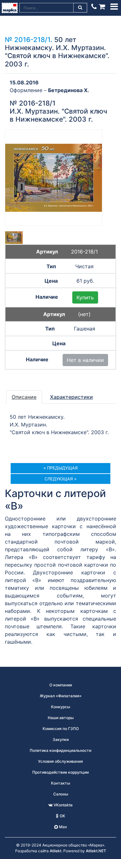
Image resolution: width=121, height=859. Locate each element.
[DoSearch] (80, 8)
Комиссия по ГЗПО (61, 728)
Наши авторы (61, 717)
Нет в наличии (85, 360)
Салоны (60, 794)
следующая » (60, 478)
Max (62, 826)
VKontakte (63, 805)
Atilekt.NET (96, 850)
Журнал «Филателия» (61, 695)
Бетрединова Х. (68, 90)
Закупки (61, 739)
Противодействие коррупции (60, 772)
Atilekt (55, 850)
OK (62, 815)
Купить (85, 297)
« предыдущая (61, 467)
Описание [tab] (24, 397)
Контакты (60, 783)
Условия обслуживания (60, 761)
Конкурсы (60, 706)
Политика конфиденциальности (60, 750)
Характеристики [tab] (71, 397)
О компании (60, 685)
